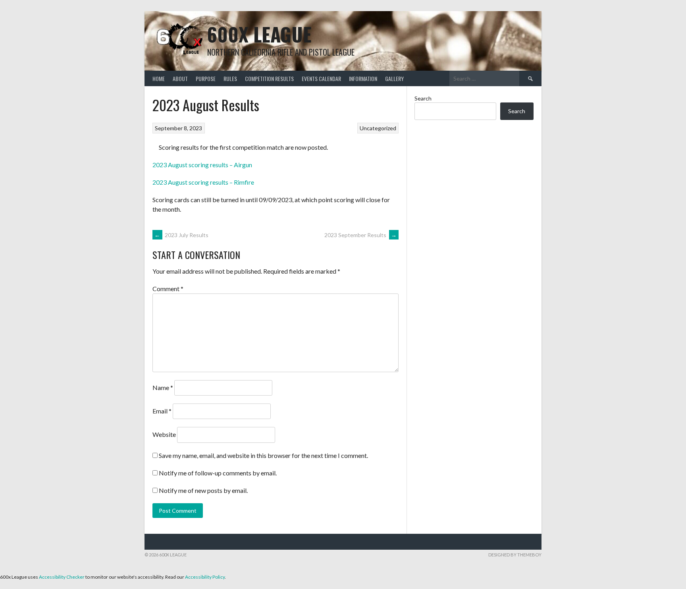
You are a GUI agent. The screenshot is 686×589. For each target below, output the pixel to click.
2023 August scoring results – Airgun (202, 164)
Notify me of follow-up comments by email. (218, 473)
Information (363, 78)
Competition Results (269, 78)
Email (162, 411)
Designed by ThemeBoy (514, 554)
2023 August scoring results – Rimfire (203, 182)
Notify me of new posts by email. (203, 490)
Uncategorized (378, 128)
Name (162, 387)
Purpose (206, 78)
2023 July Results (181, 235)
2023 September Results (360, 235)
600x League (259, 34)
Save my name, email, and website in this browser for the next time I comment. (263, 455)
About (180, 78)
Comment (167, 288)
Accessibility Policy (205, 577)
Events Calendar (321, 78)
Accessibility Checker (62, 577)
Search (423, 98)
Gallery (394, 78)
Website (164, 434)
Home (158, 78)
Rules (230, 78)
